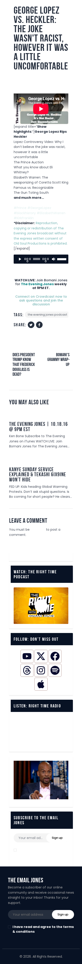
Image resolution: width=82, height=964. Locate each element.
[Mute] (53, 259)
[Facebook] (55, 656)
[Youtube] (26, 656)
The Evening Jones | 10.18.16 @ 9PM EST (38, 427)
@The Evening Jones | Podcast (38, 78)
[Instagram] (40, 670)
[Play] (19, 259)
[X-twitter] (40, 656)
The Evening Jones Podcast (47, 314)
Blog (66, 456)
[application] (41, 259)
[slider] (61, 259)
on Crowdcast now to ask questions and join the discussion (41, 300)
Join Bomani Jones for (41, 284)
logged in (38, 529)
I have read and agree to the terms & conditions (43, 852)
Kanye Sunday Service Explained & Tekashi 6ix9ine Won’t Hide (37, 474)
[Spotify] (55, 670)
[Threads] (26, 670)
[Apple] (40, 684)
